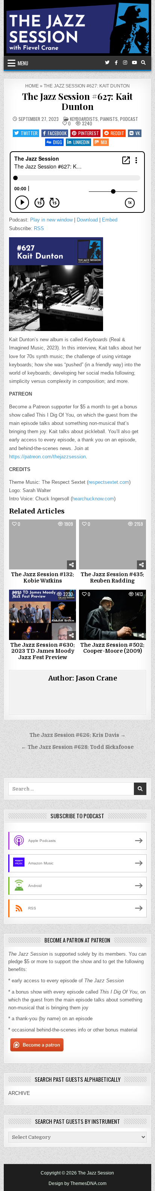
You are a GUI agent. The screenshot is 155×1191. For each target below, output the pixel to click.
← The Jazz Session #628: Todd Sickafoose (77, 747)
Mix (104, 142)
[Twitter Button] (107, 62)
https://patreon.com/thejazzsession (47, 456)
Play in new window (51, 220)
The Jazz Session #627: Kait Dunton (77, 101)
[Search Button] (143, 62)
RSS (39, 228)
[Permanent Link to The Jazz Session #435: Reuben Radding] (112, 544)
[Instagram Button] (125, 62)
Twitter (29, 133)
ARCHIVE (19, 1093)
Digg (57, 142)
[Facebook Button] (116, 62)
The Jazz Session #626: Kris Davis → (77, 735)
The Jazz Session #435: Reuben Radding (112, 577)
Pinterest (88, 133)
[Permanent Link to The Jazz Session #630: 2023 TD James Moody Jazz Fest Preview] (42, 615)
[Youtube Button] (134, 62)
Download (87, 220)
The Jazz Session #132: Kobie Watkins (42, 577)
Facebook (57, 133)
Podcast (129, 119)
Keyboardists (84, 119)
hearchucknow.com (93, 498)
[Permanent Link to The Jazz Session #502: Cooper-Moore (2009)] (112, 615)
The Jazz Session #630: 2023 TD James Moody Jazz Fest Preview (42, 651)
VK (137, 133)
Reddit (117, 133)
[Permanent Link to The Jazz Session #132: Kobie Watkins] (42, 544)
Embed (109, 220)
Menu (23, 63)
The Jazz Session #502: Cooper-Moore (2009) (112, 648)
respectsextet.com (108, 482)
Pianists (109, 119)
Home (32, 86)
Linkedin (81, 142)
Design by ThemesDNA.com (77, 1183)
